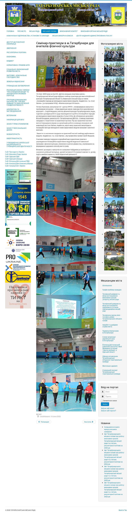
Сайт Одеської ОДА (12, 156)
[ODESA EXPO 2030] (18, 245)
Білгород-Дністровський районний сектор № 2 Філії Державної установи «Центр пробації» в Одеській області (112, 348)
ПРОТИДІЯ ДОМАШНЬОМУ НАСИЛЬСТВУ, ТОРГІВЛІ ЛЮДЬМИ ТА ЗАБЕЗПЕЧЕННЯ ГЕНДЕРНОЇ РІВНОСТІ (18, 102)
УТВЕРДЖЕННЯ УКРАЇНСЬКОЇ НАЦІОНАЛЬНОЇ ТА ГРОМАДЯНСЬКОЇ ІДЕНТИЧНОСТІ (19, 144)
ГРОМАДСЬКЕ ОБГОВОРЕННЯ (18, 86)
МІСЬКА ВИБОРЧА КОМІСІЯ (62, 35)
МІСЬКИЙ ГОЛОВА (49, 31)
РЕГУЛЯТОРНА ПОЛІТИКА (16, 52)
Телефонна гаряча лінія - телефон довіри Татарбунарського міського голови (112, 318)
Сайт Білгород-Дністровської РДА (17, 161)
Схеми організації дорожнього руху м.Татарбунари (109, 339)
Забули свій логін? (107, 408)
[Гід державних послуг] (18, 177)
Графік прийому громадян (111, 290)
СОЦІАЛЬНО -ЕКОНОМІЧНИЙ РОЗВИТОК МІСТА (17, 70)
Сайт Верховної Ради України (16, 154)
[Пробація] (18, 276)
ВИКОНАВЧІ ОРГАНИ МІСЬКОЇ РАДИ (94, 31)
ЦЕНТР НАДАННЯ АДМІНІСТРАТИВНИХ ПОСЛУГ (94, 35)
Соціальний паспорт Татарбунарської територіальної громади (111, 372)
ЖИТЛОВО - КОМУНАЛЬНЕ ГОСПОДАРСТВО (17, 76)
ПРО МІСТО (21, 31)
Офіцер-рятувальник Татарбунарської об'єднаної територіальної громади (112, 359)
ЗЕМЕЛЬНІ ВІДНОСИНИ (15, 81)
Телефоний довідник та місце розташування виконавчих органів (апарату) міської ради (111, 296)
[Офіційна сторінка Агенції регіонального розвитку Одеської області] (18, 267)
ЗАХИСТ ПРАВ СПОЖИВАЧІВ (17, 124)
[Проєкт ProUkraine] (18, 257)
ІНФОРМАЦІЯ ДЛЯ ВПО (15, 119)
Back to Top (123, 510)
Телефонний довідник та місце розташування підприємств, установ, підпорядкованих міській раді (111, 307)
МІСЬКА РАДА (34, 31)
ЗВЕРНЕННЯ (11, 48)
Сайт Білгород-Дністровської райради (19, 163)
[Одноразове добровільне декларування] (18, 220)
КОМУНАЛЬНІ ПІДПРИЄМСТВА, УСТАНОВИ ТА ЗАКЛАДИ (28, 35)
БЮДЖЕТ (10, 61)
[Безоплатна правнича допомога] (18, 232)
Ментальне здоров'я (109, 366)
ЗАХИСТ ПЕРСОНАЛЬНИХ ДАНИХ (16, 129)
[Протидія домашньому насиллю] (18, 207)
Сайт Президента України (14, 152)
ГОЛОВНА (10, 31)
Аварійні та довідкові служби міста (110, 326)
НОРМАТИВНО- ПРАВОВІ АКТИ (18, 65)
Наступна (88, 422)
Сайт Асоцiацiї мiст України (15, 166)
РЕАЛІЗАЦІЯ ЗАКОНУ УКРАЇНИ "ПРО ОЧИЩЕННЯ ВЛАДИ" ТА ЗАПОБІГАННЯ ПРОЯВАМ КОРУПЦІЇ (18, 92)
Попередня (44, 422)
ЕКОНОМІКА (11, 56)
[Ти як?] (18, 295)
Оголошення (107, 285)
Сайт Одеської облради (13, 159)
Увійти (105, 404)
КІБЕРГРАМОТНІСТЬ (14, 138)
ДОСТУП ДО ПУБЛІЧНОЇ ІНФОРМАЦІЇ (15, 43)
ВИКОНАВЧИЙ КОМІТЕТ (68, 31)
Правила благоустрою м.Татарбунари (110, 332)
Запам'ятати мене (110, 400)
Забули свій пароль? (108, 410)
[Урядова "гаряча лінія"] (18, 192)
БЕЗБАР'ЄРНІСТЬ (13, 134)
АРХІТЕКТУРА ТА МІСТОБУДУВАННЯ (14, 110)
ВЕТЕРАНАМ (11, 115)
